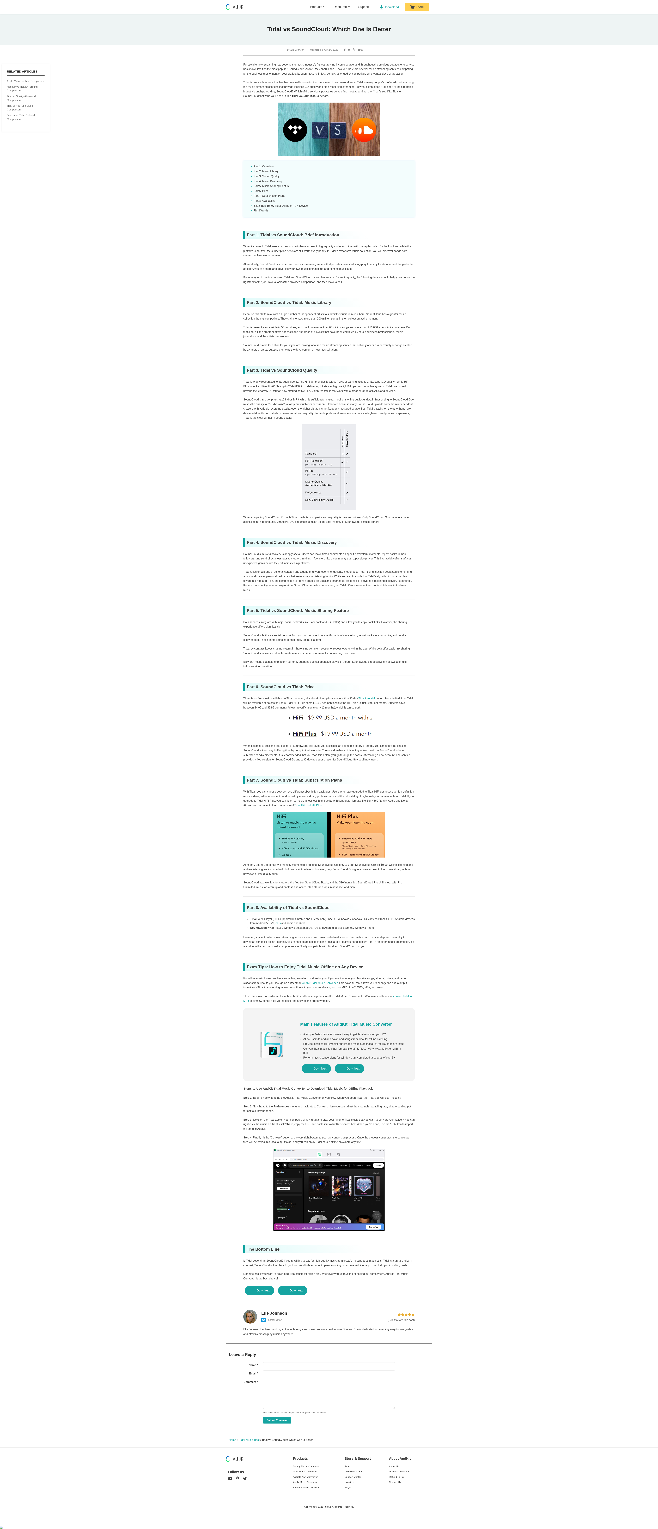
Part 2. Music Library (266, 171)
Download (392, 7)
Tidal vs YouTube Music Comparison (20, 107)
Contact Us (395, 1482)
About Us (394, 1466)
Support (363, 7)
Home (232, 1439)
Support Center (353, 1476)
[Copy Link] (354, 50)
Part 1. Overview (264, 166)
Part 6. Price (261, 191)
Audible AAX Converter (305, 1476)
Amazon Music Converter (306, 1487)
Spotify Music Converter (306, 1466)
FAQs (348, 1487)
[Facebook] (344, 50)
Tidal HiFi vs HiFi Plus (308, 805)
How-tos (349, 1482)
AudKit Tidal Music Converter (319, 983)
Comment (250, 1381)
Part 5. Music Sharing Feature (272, 186)
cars (278, 923)
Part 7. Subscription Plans (269, 195)
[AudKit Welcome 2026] (441, 7)
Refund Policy (396, 1476)
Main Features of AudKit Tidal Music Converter (346, 1024)
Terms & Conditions (399, 1471)
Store (420, 7)
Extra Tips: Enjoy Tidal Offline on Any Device (281, 205)
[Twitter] (349, 50)
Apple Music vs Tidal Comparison (25, 81)
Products (316, 7)
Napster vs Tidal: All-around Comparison (22, 88)
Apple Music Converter (305, 1482)
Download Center (354, 1471)
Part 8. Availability (264, 200)
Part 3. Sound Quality (266, 176)
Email (253, 1373)
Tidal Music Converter (305, 1471)
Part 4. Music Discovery (268, 181)
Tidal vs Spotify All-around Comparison (21, 98)
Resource (340, 7)
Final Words (261, 210)
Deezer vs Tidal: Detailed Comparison (21, 117)
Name (253, 1365)
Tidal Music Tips (249, 1439)
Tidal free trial (366, 698)
